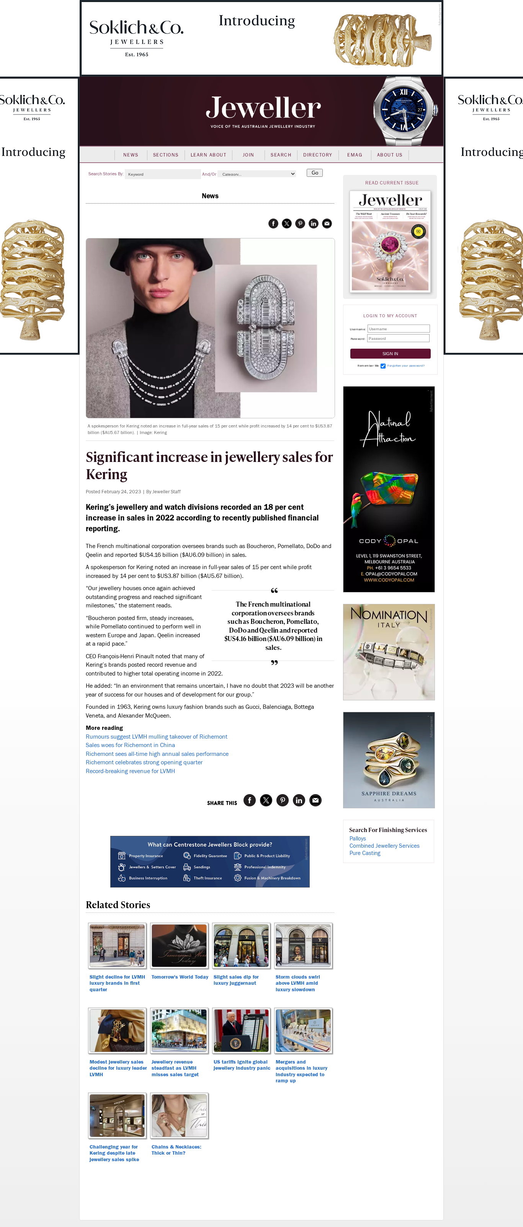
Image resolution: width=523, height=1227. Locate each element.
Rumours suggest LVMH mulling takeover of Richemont (156, 736)
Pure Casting (365, 853)
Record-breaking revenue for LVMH (130, 771)
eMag (354, 155)
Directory (318, 155)
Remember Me (368, 365)
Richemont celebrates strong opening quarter (144, 762)
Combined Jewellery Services (385, 846)
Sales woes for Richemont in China (130, 745)
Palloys (358, 838)
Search (281, 155)
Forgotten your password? (406, 365)
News (131, 155)
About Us (390, 155)
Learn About (209, 155)
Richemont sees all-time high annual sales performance (157, 754)
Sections (166, 155)
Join (249, 155)
